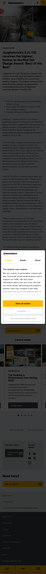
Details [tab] (23, 260)
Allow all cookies (23, 303)
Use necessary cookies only (23, 318)
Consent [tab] (8, 260)
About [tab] (38, 260)
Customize (21, 311)
